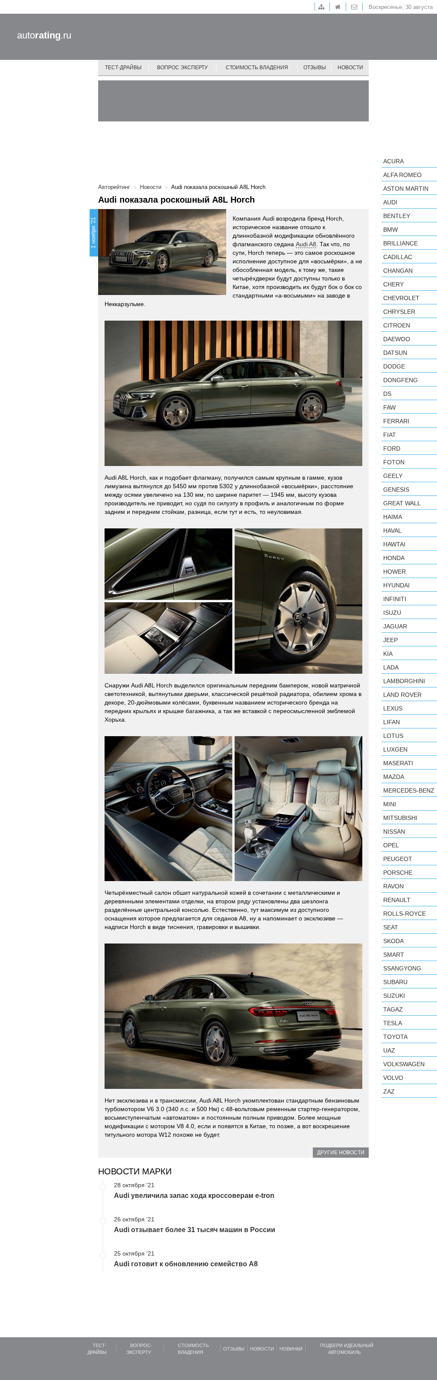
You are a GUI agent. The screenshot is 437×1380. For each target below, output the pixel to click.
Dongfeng (400, 380)
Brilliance (400, 243)
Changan (398, 270)
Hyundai (396, 585)
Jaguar (395, 626)
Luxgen (395, 749)
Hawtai (394, 544)
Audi (390, 202)
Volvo (393, 1077)
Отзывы (314, 68)
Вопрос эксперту (182, 68)
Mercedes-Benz (408, 790)
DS (387, 393)
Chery (393, 284)
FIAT (389, 434)
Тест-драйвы (123, 68)
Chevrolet (401, 298)
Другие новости (340, 1153)
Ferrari (396, 421)
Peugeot (397, 858)
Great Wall (402, 503)
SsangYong (402, 968)
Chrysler (399, 311)
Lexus (392, 708)
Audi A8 (306, 244)
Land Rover (402, 694)
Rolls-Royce (404, 913)
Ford (391, 448)
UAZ (389, 1050)
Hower (394, 571)
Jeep (390, 640)
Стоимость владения (257, 68)
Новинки (291, 1348)
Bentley (396, 215)
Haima (392, 516)
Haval (392, 530)
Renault (397, 899)
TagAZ (393, 1009)
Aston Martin (405, 188)
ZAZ (389, 1091)
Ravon (393, 886)
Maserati (398, 763)
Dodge (394, 366)
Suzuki (394, 995)
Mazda (393, 776)
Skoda (393, 941)
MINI (389, 804)
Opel (391, 845)
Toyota (395, 1036)
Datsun (395, 352)
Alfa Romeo (402, 174)
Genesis (396, 489)
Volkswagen (404, 1064)
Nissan (394, 831)
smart (393, 954)
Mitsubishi (400, 817)
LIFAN (391, 722)
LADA (391, 667)
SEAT (390, 927)
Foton (394, 462)
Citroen (396, 325)
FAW (389, 407)
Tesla (392, 1023)
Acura (393, 161)
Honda (394, 557)
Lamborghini (404, 681)
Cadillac (397, 257)
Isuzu (392, 612)
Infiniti (394, 599)
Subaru (395, 982)
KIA (388, 653)
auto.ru (44, 35)
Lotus (393, 735)
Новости (350, 68)
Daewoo (396, 339)
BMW (390, 229)
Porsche (397, 872)
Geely (392, 475)
